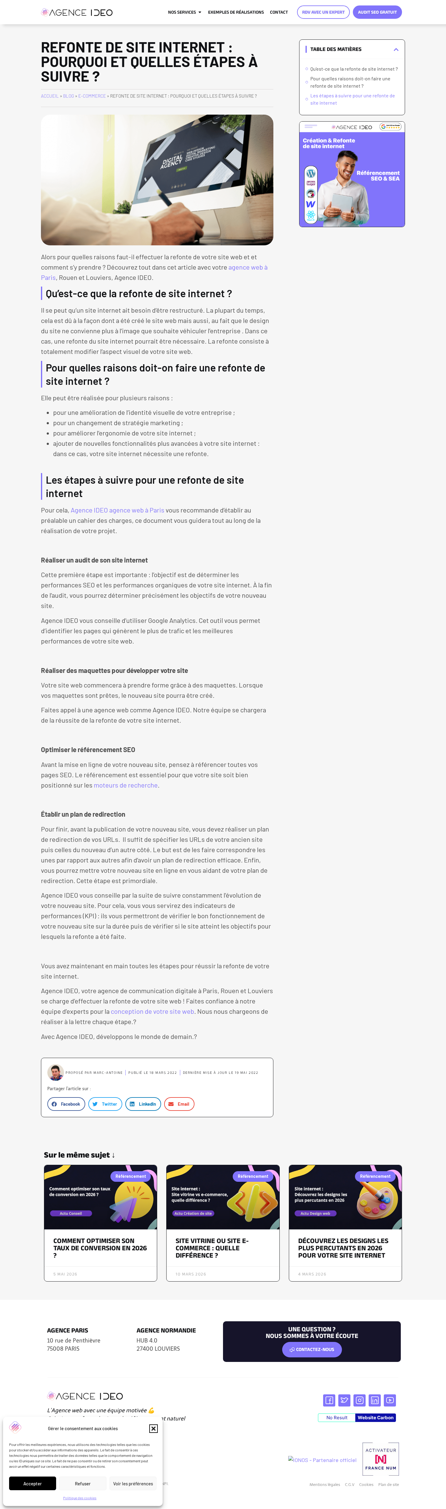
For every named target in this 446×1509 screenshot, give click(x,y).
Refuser (83, 1483)
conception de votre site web (152, 1011)
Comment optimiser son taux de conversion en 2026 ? (100, 1248)
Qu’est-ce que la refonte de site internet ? (354, 69)
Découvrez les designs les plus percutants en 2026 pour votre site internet (343, 1248)
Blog (68, 96)
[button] (153, 1429)
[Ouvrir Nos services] (200, 12)
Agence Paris (67, 1330)
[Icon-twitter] (344, 1400)
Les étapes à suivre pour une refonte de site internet (352, 99)
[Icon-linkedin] (375, 1400)
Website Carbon (376, 1417)
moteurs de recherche (126, 785)
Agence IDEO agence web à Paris (117, 510)
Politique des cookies (79, 1498)
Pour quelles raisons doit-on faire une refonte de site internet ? (350, 82)
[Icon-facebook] (329, 1400)
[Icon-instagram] (359, 1400)
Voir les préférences (133, 1483)
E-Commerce (92, 96)
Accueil (50, 96)
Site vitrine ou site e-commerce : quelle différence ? (212, 1248)
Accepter (32, 1483)
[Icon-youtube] (390, 1400)
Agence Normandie (166, 1330)
